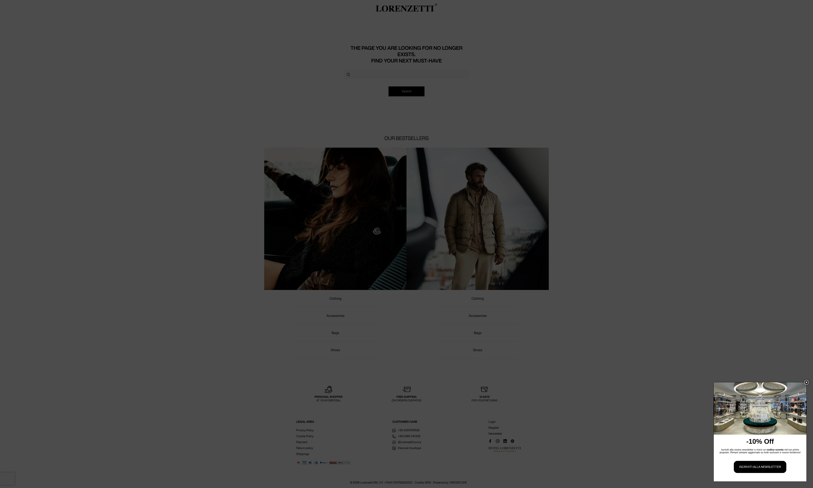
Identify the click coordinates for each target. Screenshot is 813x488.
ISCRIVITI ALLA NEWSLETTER (760, 467)
